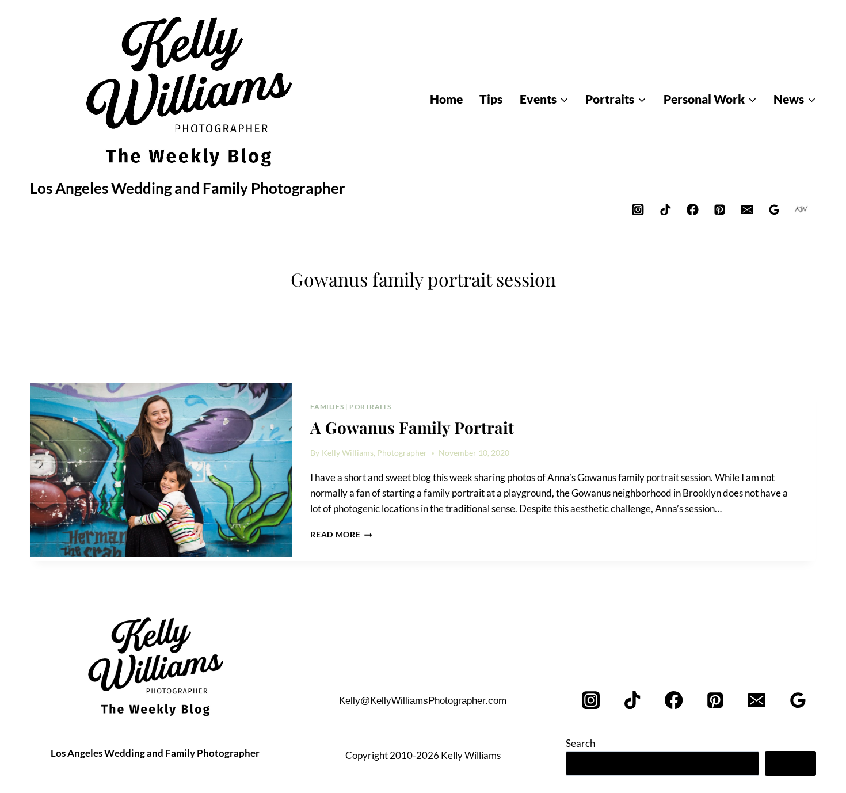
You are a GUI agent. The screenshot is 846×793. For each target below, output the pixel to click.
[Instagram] (638, 209)
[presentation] (161, 470)
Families (327, 406)
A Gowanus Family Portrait (412, 427)
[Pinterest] (719, 209)
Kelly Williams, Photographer (374, 453)
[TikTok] (665, 209)
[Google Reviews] (774, 209)
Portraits (370, 406)
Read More (341, 534)
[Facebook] (692, 209)
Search (580, 743)
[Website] (801, 209)
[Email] (747, 209)
